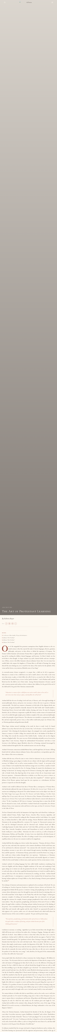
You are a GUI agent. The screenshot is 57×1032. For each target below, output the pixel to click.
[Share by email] (12, 623)
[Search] (5, 2)
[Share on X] (9, 623)
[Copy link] (15, 623)
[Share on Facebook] (6, 623)
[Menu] (52, 2)
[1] (43, 777)
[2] (8, 880)
